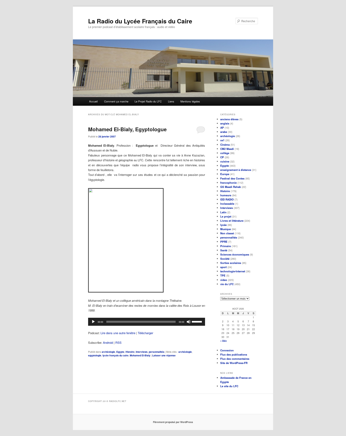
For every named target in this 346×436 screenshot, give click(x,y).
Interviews (142, 352)
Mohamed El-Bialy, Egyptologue (127, 129)
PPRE (223, 242)
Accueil (93, 101)
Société (224, 259)
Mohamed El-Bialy (140, 355)
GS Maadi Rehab (230, 187)
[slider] (197, 321)
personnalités (156, 352)
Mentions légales (190, 101)
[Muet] (189, 322)
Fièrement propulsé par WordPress (173, 422)
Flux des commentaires (234, 359)
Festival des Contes (232, 178)
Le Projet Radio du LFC (148, 101)
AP (222, 127)
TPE (222, 275)
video (223, 280)
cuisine (224, 161)
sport (223, 267)
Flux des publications (233, 354)
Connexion (227, 350)
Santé (223, 250)
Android (108, 342)
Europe (224, 174)
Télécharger (145, 333)
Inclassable (227, 203)
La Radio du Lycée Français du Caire (140, 21)
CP (222, 157)
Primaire (225, 246)
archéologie (108, 352)
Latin (223, 212)
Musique (225, 229)
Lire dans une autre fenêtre (118, 333)
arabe (223, 132)
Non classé (227, 233)
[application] (146, 322)
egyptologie (94, 355)
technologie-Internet (232, 271)
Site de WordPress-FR (233, 363)
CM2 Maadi (227, 149)
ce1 (222, 140)
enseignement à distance (235, 170)
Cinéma (225, 144)
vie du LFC (227, 284)
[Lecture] (93, 322)
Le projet (225, 216)
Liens (171, 101)
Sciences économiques (234, 254)
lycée (223, 225)
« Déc (223, 341)
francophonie (228, 182)
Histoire (130, 352)
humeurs (225, 195)
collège (224, 153)
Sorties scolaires (230, 263)
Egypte (120, 352)
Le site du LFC (229, 386)
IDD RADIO (227, 199)
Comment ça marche (116, 101)
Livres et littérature (231, 221)
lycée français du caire (116, 355)
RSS (118, 342)
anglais (224, 123)
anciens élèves (229, 119)
